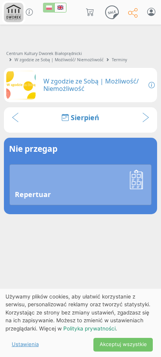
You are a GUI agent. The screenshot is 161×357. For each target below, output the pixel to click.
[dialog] (80, 323)
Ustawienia (25, 344)
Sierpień (84, 117)
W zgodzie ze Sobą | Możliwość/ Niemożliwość (59, 59)
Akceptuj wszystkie (123, 344)
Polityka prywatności (89, 328)
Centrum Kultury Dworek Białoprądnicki (44, 53)
